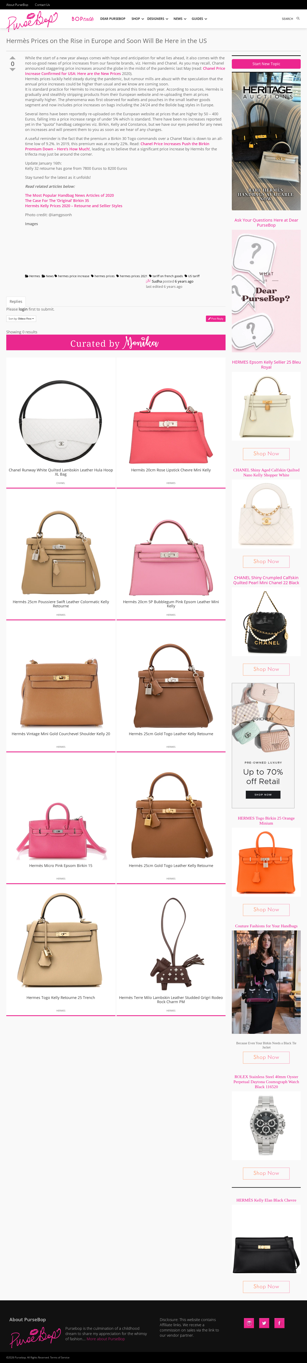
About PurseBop (17, 5)
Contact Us (42, 5)
